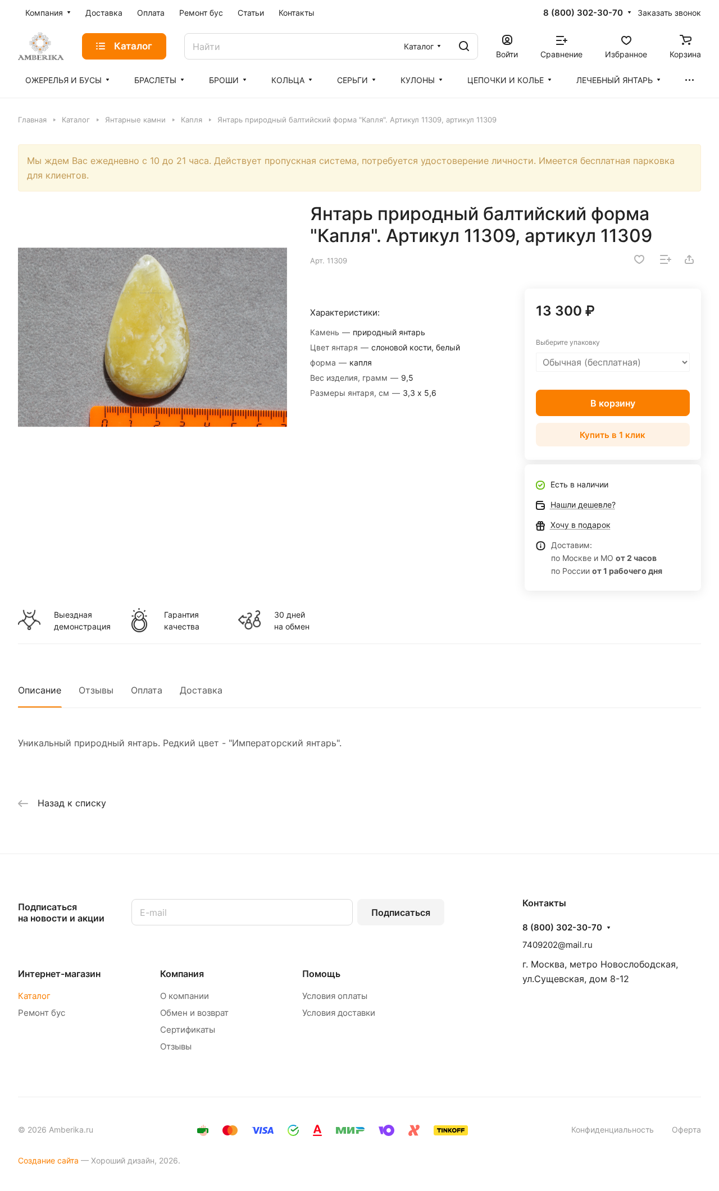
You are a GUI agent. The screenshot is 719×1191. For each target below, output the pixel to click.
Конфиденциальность (612, 1129)
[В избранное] (639, 259)
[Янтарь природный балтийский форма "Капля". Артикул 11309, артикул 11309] (152, 337)
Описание (39, 690)
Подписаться (400, 912)
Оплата (146, 690)
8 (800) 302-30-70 (583, 13)
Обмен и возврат (194, 1012)
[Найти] (464, 46)
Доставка (201, 690)
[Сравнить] (665, 259)
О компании (184, 996)
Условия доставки (338, 1012)
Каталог (34, 996)
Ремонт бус (41, 1012)
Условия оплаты (334, 996)
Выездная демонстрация (82, 620)
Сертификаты (187, 1029)
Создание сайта (48, 1160)
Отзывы (96, 690)
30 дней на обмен (292, 620)
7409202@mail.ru (557, 944)
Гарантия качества (181, 620)
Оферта (686, 1129)
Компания (182, 973)
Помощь (321, 973)
